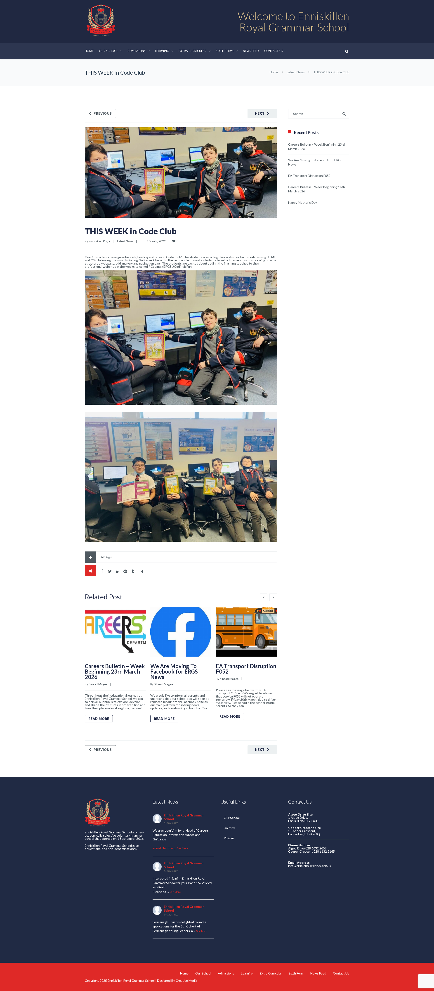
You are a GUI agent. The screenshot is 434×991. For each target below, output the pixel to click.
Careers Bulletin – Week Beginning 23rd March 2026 (115, 671)
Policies (229, 838)
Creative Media (186, 980)
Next (260, 113)
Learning (162, 51)
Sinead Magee (98, 684)
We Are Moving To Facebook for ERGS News (174, 671)
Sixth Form (225, 51)
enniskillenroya (163, 848)
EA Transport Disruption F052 (246, 669)
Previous (103, 113)
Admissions (136, 51)
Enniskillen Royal (100, 241)
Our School (108, 51)
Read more (98, 719)
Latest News (296, 72)
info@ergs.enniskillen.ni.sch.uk (309, 866)
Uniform (229, 828)
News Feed (251, 51)
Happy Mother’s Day (302, 202)
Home (89, 51)
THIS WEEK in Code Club (131, 231)
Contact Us (273, 51)
